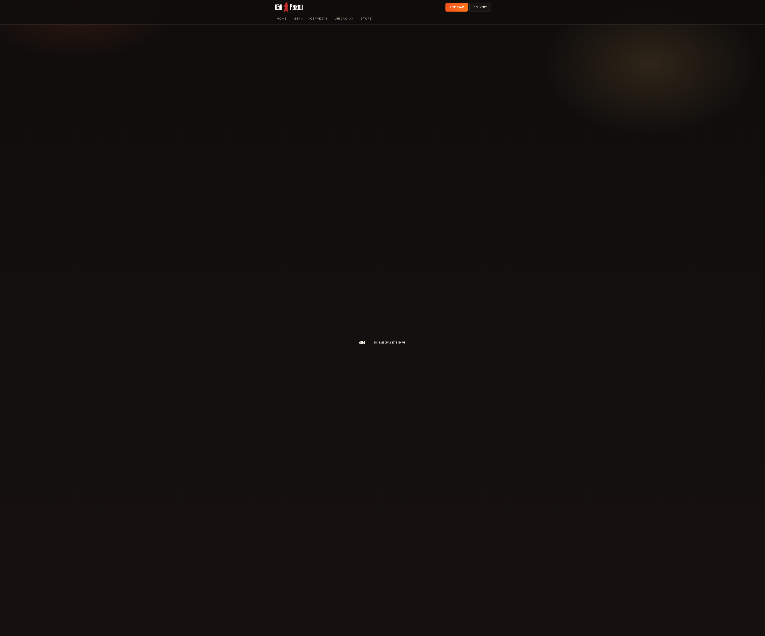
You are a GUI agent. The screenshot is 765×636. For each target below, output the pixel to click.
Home (282, 18)
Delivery (480, 7)
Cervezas (319, 18)
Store (366, 18)
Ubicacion (344, 18)
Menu (298, 18)
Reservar (456, 7)
